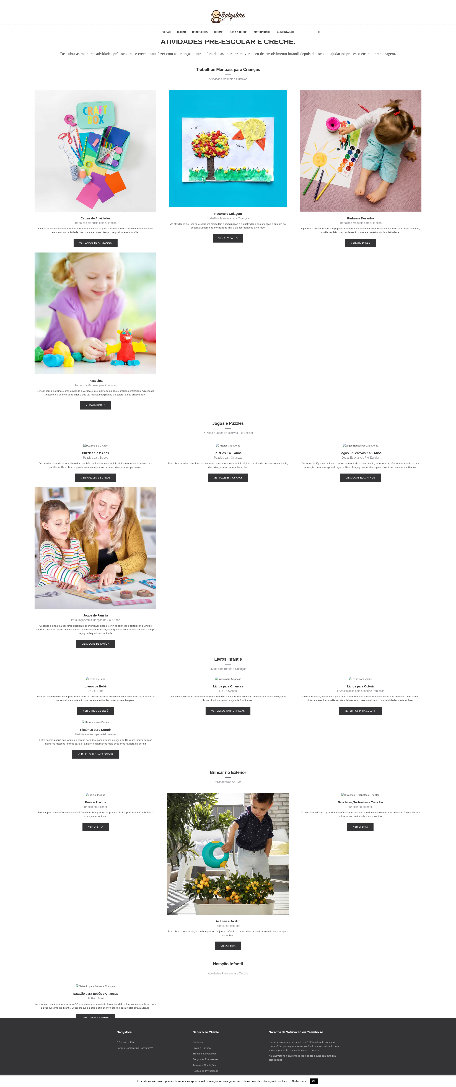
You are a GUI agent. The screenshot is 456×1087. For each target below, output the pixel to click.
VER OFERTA (95, 826)
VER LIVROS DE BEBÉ (95, 710)
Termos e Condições (204, 1065)
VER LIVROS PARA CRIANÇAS (228, 710)
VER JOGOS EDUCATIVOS (360, 477)
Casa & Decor (238, 32)
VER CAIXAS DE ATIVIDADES (95, 242)
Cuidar (181, 32)
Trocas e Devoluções (204, 1053)
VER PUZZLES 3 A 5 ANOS (228, 477)
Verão (166, 32)
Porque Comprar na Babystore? (135, 1047)
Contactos (198, 1042)
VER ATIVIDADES (228, 238)
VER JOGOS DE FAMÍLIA (95, 643)
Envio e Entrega (202, 1047)
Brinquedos (200, 32)
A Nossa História (126, 1042)
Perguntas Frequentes (205, 1059)
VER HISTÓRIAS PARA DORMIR (95, 754)
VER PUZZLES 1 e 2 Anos (95, 477)
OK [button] (314, 1081)
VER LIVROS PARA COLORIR (360, 710)
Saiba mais (299, 1081)
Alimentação (285, 32)
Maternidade (262, 32)
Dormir (218, 32)
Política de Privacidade (205, 1070)
